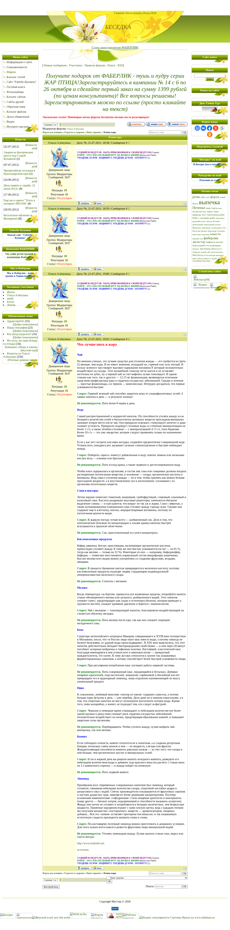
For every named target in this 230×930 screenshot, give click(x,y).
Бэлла (10, 301)
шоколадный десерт (212, 225)
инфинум (210, 242)
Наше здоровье (94, 132)
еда (201, 239)
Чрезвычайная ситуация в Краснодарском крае (19, 172)
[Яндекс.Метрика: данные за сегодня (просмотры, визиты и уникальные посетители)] (218, 285)
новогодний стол (201, 245)
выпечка (209, 202)
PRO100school (198, 255)
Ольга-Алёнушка (17, 295)
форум (214, 197)
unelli (10, 298)
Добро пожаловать (25, 324)
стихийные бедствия (201, 261)
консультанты (217, 252)
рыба (212, 218)
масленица (205, 248)
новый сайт (205, 252)
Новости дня (31, 146)
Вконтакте (196, 228)
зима (208, 208)
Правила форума (95, 65)
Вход (146, 13)
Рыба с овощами (200, 218)
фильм (204, 231)
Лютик (11, 304)
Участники (75, 65)
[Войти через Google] (222, 128)
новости (215, 234)
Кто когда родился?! (19, 334)
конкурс (195, 249)
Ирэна (11, 292)
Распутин (196, 231)
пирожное (220, 218)
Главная (119, 13)
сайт (203, 197)
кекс (220, 208)
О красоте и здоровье (74, 132)
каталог (219, 242)
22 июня (221, 259)
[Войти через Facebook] (209, 128)
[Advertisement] (115, 5)
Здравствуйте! (15, 321)
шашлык (195, 239)
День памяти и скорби (207, 259)
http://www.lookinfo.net (90, 843)
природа (196, 214)
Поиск (111, 65)
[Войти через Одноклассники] (209, 134)
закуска (209, 221)
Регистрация (133, 13)
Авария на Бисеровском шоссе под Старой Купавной (18, 155)
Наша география (17, 327)
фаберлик (211, 238)
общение (196, 252)
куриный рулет (198, 221)
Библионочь (216, 249)
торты (214, 208)
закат (216, 211)
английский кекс (199, 212)
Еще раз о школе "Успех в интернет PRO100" (19, 202)
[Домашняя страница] (98, 203)
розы (196, 197)
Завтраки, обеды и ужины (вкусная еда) (22, 348)
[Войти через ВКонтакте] (203, 128)
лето (204, 214)
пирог (210, 211)
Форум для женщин (52, 132)
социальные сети (218, 228)
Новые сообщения (55, 65)
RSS (154, 13)
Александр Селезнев (216, 231)
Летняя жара (109, 132)
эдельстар (198, 242)
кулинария (215, 245)
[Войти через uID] (197, 128)
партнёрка (206, 228)
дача (208, 197)
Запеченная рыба (215, 214)
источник (83, 849)
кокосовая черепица (200, 234)
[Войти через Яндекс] (215, 128)
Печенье (198, 208)
